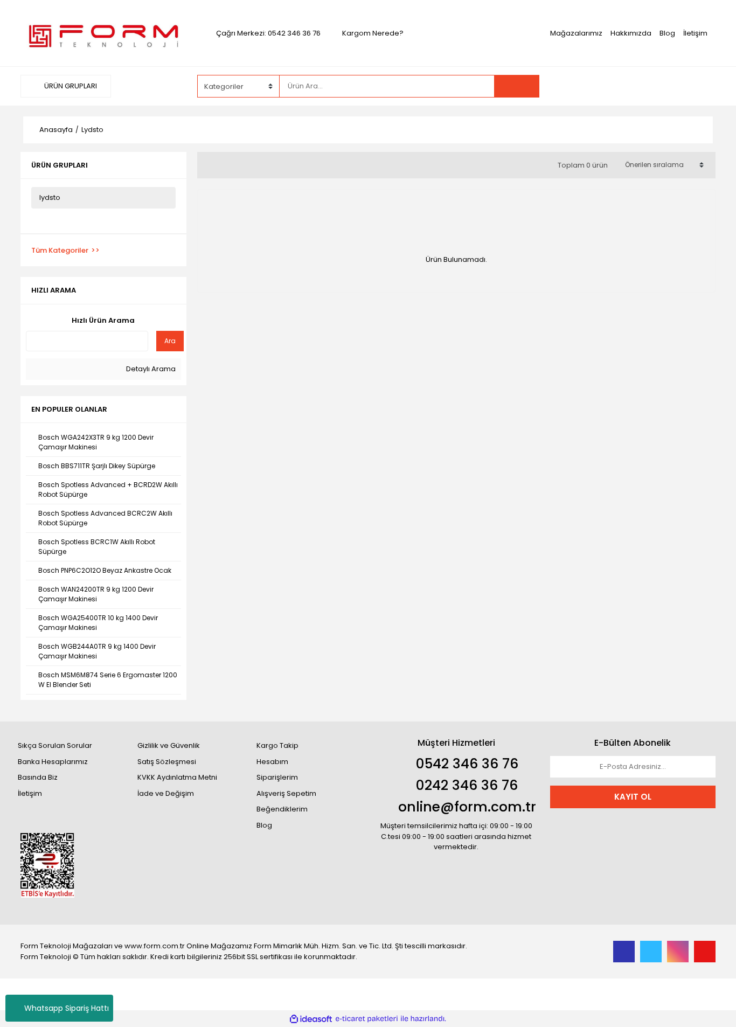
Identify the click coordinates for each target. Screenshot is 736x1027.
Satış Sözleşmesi (166, 762)
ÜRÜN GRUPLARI (70, 86)
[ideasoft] (310, 1019)
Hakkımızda (630, 33)
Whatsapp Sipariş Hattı (66, 1008)
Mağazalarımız (576, 33)
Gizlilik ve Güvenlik (168, 745)
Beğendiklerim (282, 809)
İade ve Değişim (165, 793)
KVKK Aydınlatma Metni (177, 777)
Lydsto (92, 129)
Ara (170, 340)
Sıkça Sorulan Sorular (55, 745)
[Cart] (699, 86)
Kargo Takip (277, 745)
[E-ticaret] (366, 1019)
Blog (667, 33)
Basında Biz (38, 777)
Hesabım (272, 762)
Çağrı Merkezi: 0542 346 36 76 (268, 33)
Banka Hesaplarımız (53, 762)
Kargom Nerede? (373, 33)
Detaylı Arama (150, 369)
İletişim (695, 33)
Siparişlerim (277, 777)
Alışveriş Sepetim (286, 793)
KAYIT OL (632, 796)
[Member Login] (634, 85)
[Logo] (103, 32)
